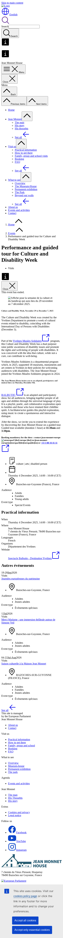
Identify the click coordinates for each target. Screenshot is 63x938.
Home (11, 109)
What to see (14, 179)
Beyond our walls (24, 195)
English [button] (13, 14)
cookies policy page (25, 896)
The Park (20, 192)
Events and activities (19, 210)
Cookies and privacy (19, 812)
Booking (19, 158)
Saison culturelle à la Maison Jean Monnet (23, 663)
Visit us (12, 146)
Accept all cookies (25, 920)
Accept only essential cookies (32, 929)
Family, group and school (21, 745)
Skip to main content (12, 2)
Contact (12, 213)
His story (19, 125)
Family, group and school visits (31, 155)
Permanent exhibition (26, 189)
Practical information (26, 149)
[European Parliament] (13, 880)
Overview (20, 183)
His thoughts (21, 128)
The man (19, 122)
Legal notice (14, 815)
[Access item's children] (27, 116)
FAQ (17, 162)
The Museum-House (26, 186)
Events (11, 233)
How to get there (24, 152)
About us (13, 207)
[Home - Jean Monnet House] (5, 5)
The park (13, 772)
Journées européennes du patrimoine (20, 578)
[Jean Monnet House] (31, 866)
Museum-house (16, 766)
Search (5, 26)
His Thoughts (15, 797)
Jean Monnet (15, 119)
